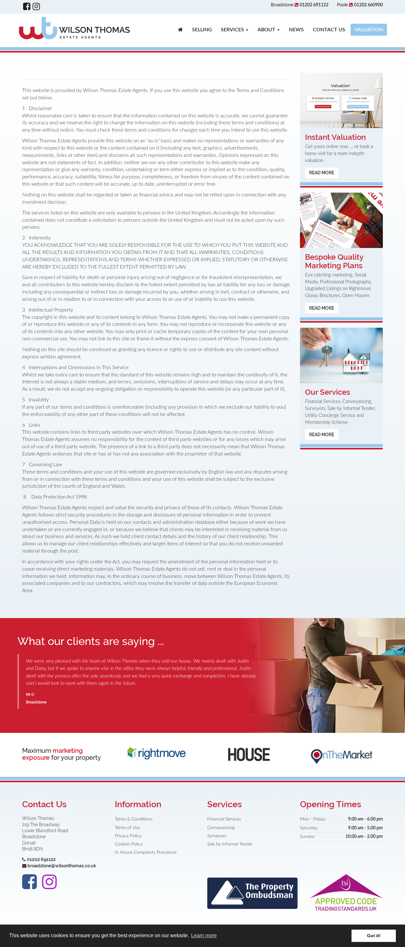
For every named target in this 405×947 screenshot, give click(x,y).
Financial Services (224, 819)
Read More (321, 172)
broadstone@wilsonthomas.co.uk (62, 865)
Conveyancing (220, 828)
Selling (202, 29)
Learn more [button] (204, 935)
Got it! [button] (374, 935)
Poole (360, 5)
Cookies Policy (129, 844)
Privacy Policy (128, 836)
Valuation (368, 29)
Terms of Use (127, 828)
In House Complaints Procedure (146, 852)
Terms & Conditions (134, 819)
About (267, 29)
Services (233, 29)
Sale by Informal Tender (229, 844)
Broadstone (299, 5)
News (296, 29)
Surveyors (216, 836)
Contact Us (329, 29)
